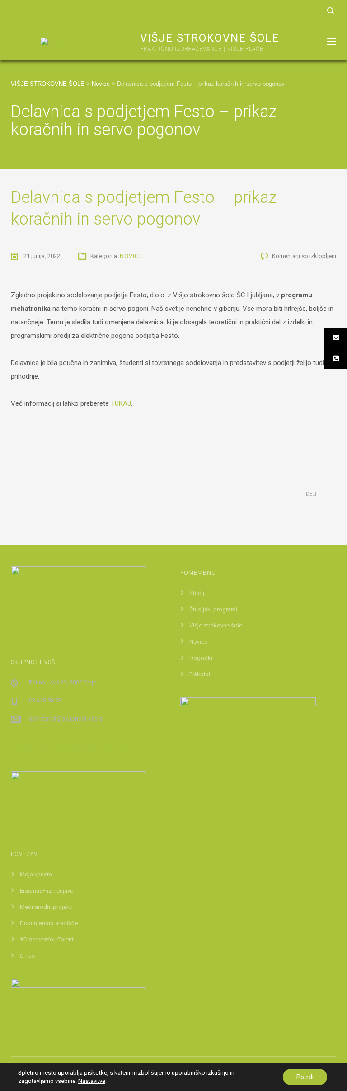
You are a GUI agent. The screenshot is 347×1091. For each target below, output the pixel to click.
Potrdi (305, 1077)
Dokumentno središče (49, 923)
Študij (196, 593)
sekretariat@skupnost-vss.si (66, 718)
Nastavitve (91, 1080)
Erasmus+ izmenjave (46, 890)
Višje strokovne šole (215, 625)
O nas (27, 955)
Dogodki (200, 658)
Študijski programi (213, 609)
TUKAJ (121, 403)
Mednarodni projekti (46, 907)
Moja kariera (36, 874)
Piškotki (199, 674)
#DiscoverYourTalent (47, 939)
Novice (131, 256)
